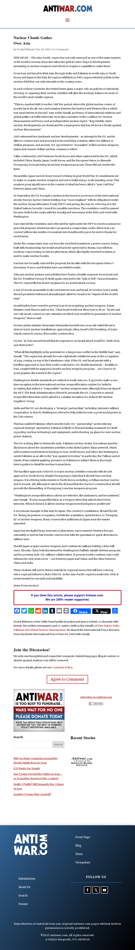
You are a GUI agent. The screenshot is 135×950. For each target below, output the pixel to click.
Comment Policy (62, 667)
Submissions (26, 878)
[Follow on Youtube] (104, 890)
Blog (78, 845)
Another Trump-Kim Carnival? (32, 794)
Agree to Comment (67, 679)
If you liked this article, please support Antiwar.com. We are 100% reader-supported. (67, 597)
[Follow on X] (95, 890)
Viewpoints (82, 862)
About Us (24, 887)
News (79, 854)
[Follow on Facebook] (87, 890)
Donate (23, 904)
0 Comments (61, 49)
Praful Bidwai (25, 49)
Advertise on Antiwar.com (96, 697)
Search (23, 895)
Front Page (82, 837)
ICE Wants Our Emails (27, 768)
